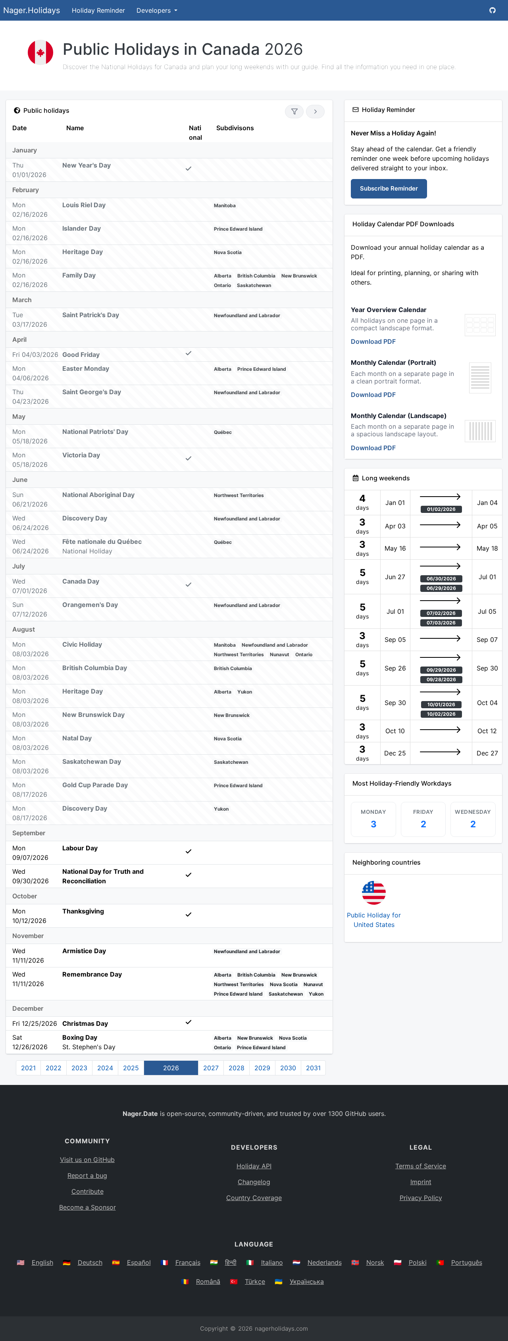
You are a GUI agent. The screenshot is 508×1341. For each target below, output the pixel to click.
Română (208, 1281)
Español (139, 1262)
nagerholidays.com (281, 1328)
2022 (54, 1068)
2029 (262, 1068)
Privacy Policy (421, 1198)
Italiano (272, 1262)
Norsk (375, 1262)
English (42, 1262)
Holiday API (254, 1166)
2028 (236, 1068)
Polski (418, 1262)
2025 (131, 1068)
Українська (307, 1281)
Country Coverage (254, 1198)
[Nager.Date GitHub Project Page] (492, 10)
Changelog (254, 1182)
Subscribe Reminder (389, 188)
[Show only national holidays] (294, 111)
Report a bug (87, 1175)
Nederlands (325, 1262)
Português (466, 1262)
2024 (105, 1068)
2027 (211, 1068)
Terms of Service (420, 1166)
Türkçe (255, 1281)
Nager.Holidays (31, 10)
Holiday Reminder (98, 10)
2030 (288, 1068)
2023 (79, 1068)
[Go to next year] (315, 111)
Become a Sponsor (87, 1207)
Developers (155, 10)
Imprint (420, 1182)
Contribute (87, 1191)
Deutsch (90, 1262)
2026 (171, 1068)
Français (187, 1262)
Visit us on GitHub (87, 1160)
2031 (313, 1068)
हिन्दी (231, 1262)
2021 (28, 1068)
